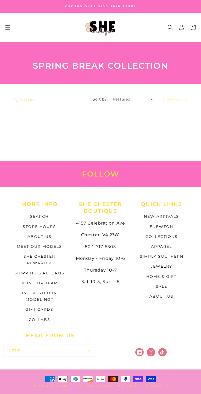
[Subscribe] (88, 350)
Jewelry (161, 266)
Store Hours (39, 226)
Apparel (161, 246)
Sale (161, 286)
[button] (8, 27)
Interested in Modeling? (39, 296)
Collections (162, 236)
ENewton (161, 226)
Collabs (39, 319)
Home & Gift (161, 276)
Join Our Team (39, 283)
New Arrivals (161, 216)
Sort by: (100, 99)
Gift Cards (39, 309)
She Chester (66, 386)
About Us (39, 236)
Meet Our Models (39, 246)
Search (39, 216)
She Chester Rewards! (39, 259)
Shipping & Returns (39, 273)
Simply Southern (161, 256)
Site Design (99, 386)
